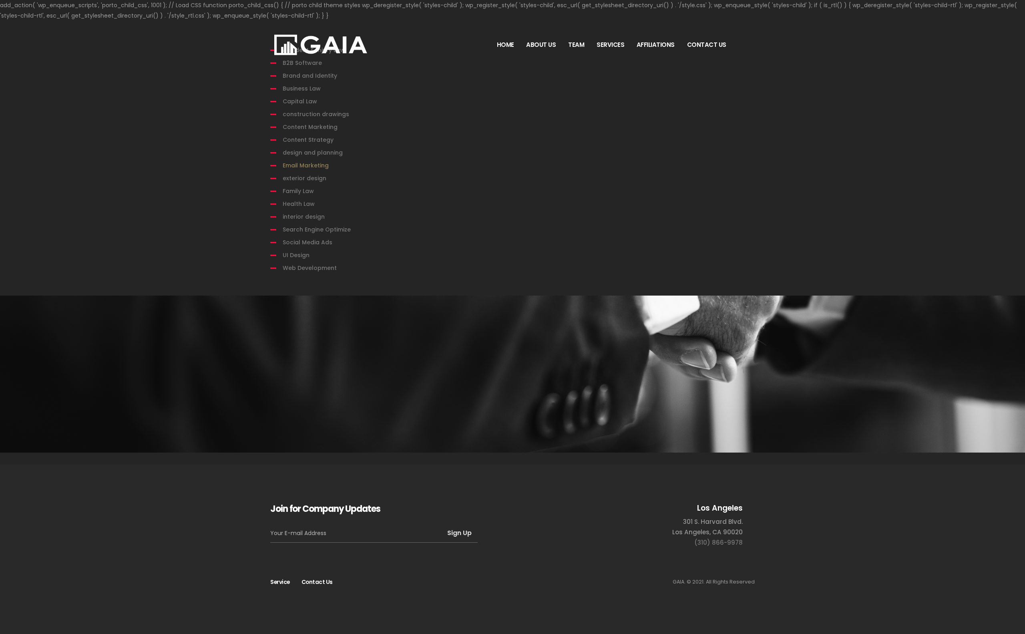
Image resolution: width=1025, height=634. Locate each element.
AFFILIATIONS (656, 44)
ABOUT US (541, 44)
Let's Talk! (712, 360)
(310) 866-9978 (718, 542)
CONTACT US (706, 44)
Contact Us (317, 582)
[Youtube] (744, 44)
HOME (505, 44)
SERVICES (610, 44)
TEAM (576, 44)
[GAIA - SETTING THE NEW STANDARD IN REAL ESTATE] (320, 45)
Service (280, 582)
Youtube (496, 581)
